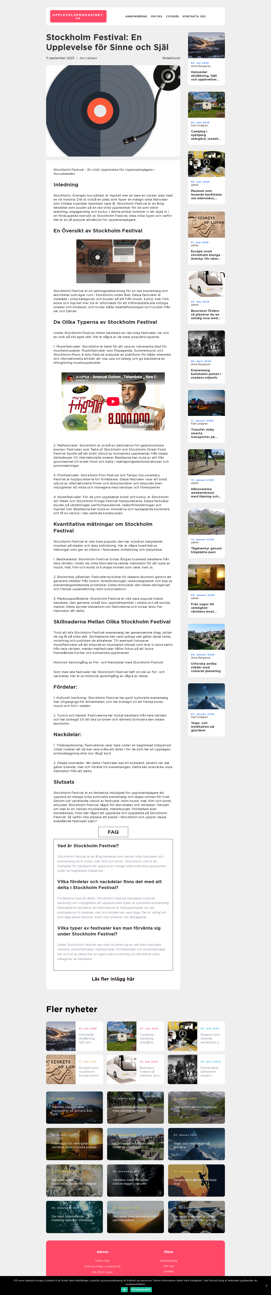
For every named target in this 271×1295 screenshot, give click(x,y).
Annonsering (136, 16)
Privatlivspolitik (141, 1289)
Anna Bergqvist (201, 66)
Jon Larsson (88, 58)
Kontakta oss (194, 16)
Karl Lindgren (199, 125)
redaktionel (171, 58)
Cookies (172, 16)
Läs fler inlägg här (113, 979)
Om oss (156, 16)
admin (195, 185)
